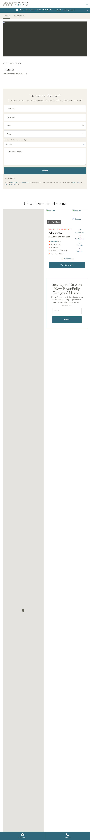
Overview (6, 16)
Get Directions (80, 239)
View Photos (56, 222)
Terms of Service (10, 184)
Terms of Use (25, 182)
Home (4, 63)
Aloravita (55, 233)
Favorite (80, 245)
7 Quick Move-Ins (66, 259)
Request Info (79, 233)
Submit (45, 171)
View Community (66, 265)
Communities (19, 16)
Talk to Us (79, 251)
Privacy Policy (14, 182)
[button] (23, 610)
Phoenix (11, 63)
